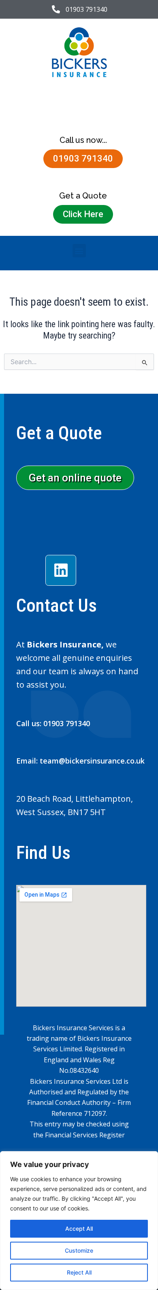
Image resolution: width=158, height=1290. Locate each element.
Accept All (79, 1228)
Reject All (79, 1272)
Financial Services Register (85, 1134)
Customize (79, 1250)
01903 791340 (66, 723)
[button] (79, 250)
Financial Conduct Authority (69, 1102)
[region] (79, 1220)
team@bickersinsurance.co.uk (92, 761)
